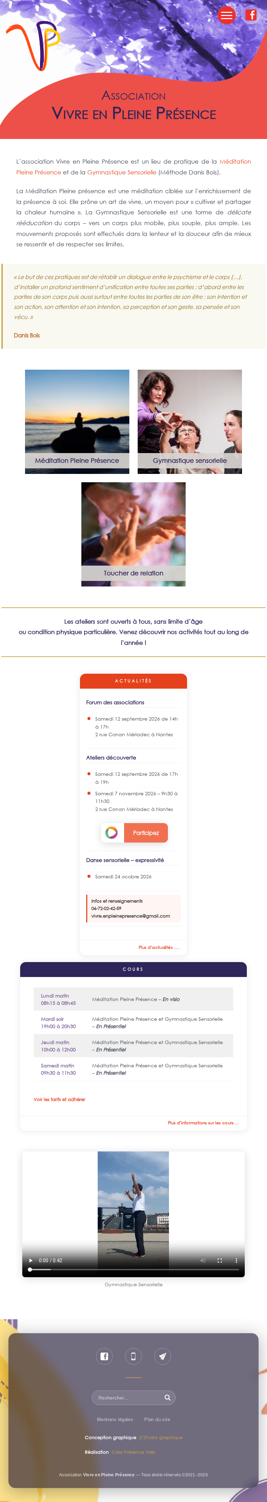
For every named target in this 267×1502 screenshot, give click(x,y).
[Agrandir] (120, 378)
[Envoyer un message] (162, 1356)
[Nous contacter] (133, 1356)
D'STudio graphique (161, 1437)
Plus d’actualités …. (159, 947)
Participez (146, 832)
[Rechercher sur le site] (167, 1398)
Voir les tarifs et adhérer (59, 1099)
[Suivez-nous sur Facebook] (104, 1356)
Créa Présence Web (133, 1452)
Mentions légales (115, 1419)
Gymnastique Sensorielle (121, 172)
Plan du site (157, 1419)
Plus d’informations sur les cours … (204, 1122)
